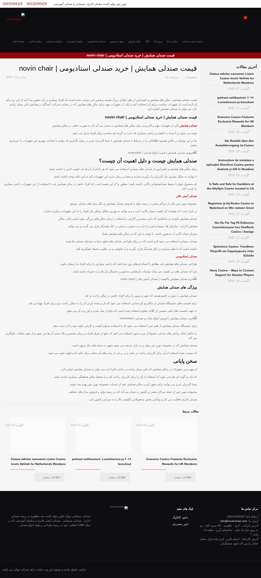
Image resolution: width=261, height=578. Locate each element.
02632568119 (12, 4)
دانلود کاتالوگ (180, 517)
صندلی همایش (188, 125)
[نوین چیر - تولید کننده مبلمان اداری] (16, 19)
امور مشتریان (180, 524)
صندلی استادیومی (186, 256)
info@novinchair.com (233, 521)
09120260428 (37, 4)
